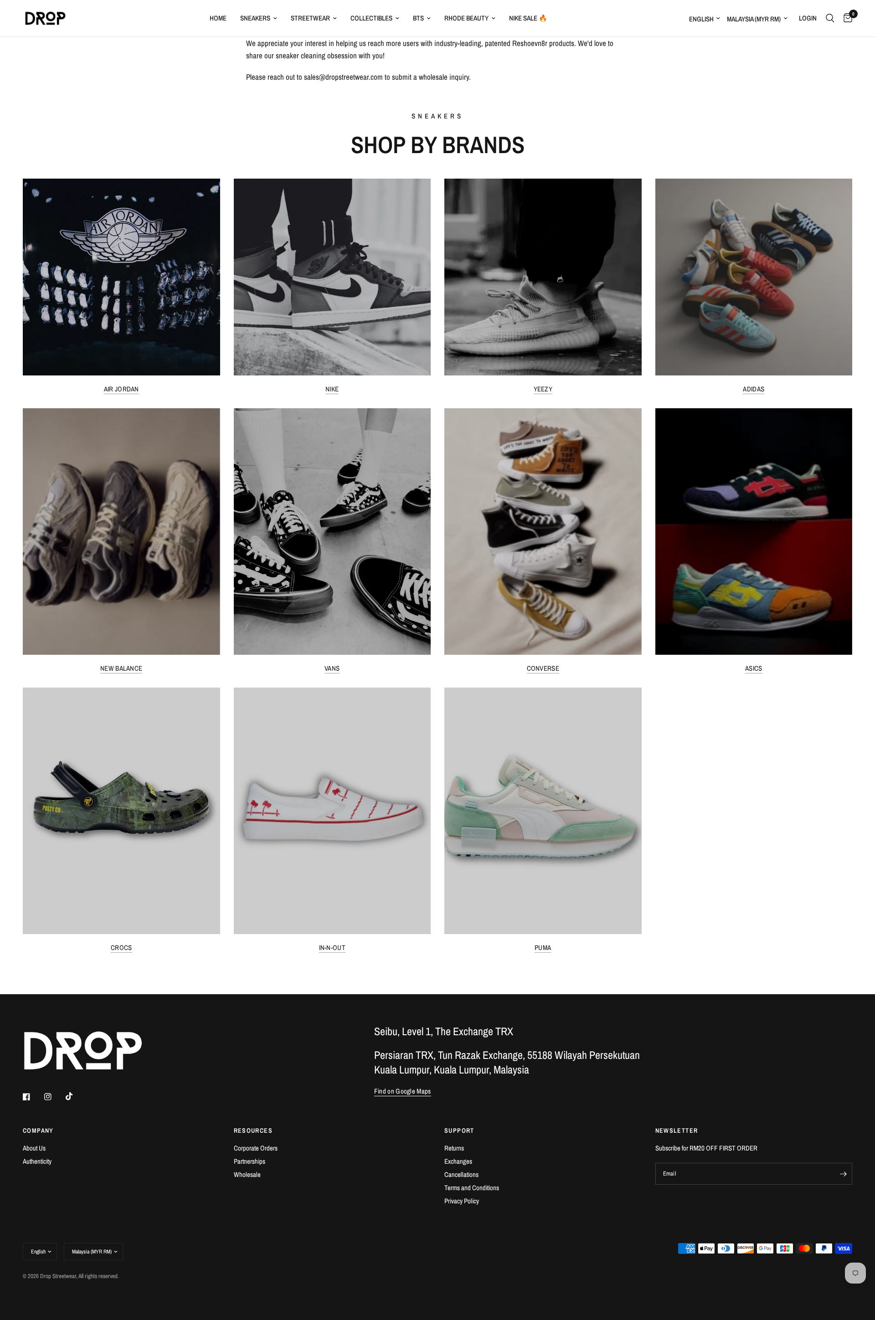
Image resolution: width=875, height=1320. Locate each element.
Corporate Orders (256, 1148)
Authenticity (37, 1161)
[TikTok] (76, 1096)
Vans (332, 668)
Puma (543, 947)
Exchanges (458, 1161)
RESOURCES (253, 1130)
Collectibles (371, 18)
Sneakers (255, 18)
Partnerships (249, 1161)
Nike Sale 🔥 (528, 18)
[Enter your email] (843, 1174)
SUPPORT (459, 1130)
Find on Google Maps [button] (402, 1091)
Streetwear (310, 18)
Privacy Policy (461, 1201)
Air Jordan (121, 389)
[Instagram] (54, 1097)
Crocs (121, 947)
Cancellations (461, 1174)
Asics (753, 668)
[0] (845, 18)
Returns (454, 1148)
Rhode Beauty (466, 18)
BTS (418, 18)
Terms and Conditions (471, 1187)
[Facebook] (33, 1097)
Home (218, 18)
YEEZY (543, 389)
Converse (543, 668)
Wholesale (247, 1174)
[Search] (830, 18)
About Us (34, 1148)
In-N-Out (332, 947)
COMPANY (38, 1130)
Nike (332, 389)
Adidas (753, 389)
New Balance (121, 668)
